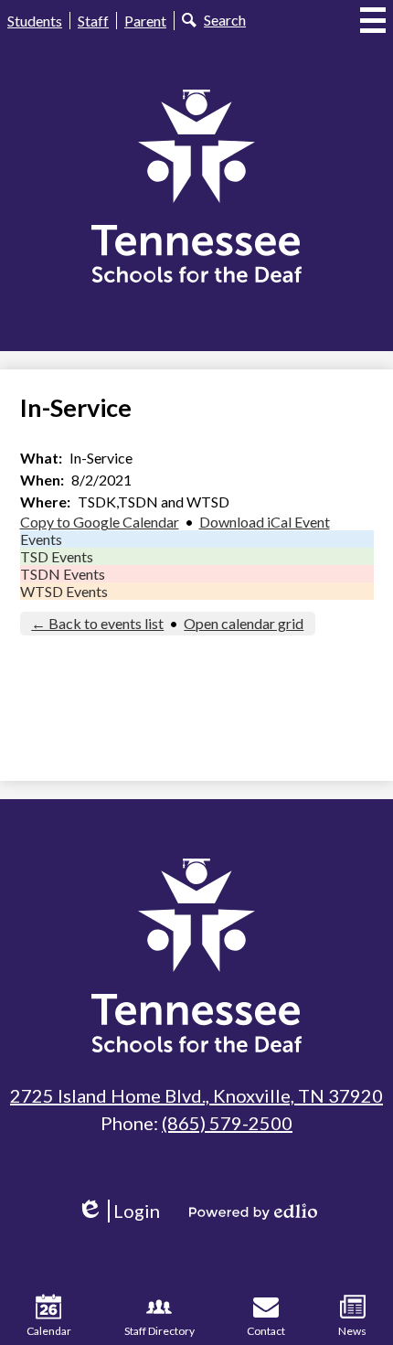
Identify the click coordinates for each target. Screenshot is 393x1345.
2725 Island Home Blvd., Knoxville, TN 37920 (196, 1095)
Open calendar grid (243, 623)
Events (41, 539)
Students (34, 20)
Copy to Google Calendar (99, 521)
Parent (145, 20)
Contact (266, 1331)
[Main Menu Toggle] (373, 20)
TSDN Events (62, 573)
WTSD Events (64, 591)
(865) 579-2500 (227, 1123)
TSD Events (56, 556)
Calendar (49, 1331)
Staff (93, 20)
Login (125, 1211)
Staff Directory (159, 1331)
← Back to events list (97, 623)
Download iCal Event (264, 521)
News (352, 1331)
